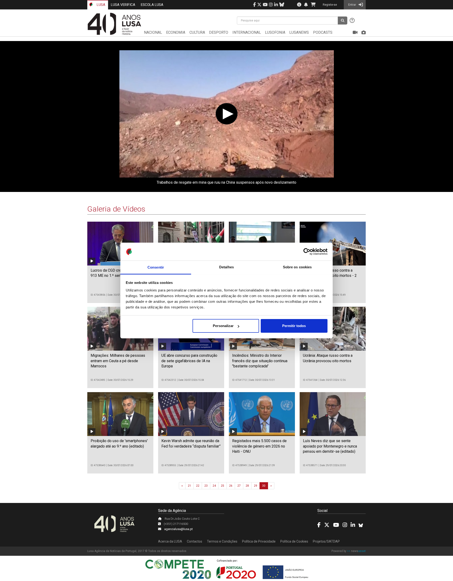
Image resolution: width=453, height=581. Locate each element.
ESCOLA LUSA (152, 5)
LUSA (100, 5)
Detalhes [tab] (226, 267)
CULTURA (197, 32)
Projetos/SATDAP (326, 541)
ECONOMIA (175, 32)
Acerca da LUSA (170, 541)
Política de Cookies (294, 541)
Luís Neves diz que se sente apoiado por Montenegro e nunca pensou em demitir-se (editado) (330, 446)
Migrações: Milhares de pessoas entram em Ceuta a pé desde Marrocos (118, 360)
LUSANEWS (299, 32)
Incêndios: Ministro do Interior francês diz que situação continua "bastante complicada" (259, 360)
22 (197, 485)
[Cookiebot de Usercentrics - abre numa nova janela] (306, 251)
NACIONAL (153, 32)
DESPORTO (218, 32)
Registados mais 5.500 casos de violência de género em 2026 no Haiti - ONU (259, 446)
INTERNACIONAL (246, 32)
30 (263, 485)
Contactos (194, 541)
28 (247, 485)
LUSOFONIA (275, 32)
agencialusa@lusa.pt (178, 529)
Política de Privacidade (259, 541)
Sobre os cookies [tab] (297, 267)
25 (222, 485)
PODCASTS (322, 32)
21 (189, 485)
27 (239, 485)
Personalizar (223, 326)
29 (255, 485)
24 (214, 485)
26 (230, 485)
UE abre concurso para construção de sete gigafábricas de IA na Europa (189, 360)
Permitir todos (294, 326)
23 (206, 485)
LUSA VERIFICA (123, 5)
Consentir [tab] (155, 267)
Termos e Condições (222, 541)
